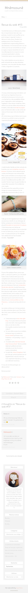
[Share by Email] (18, 383)
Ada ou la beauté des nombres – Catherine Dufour (14, 550)
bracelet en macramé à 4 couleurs (16, 225)
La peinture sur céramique (12, 544)
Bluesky (7, 518)
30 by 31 (13, 397)
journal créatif (10, 335)
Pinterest (7, 521)
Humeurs (19, 377)
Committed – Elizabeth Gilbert (14, 393)
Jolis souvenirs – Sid (10, 556)
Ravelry (7, 524)
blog (3, 379)
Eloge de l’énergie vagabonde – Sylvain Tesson (14, 547)
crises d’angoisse (18, 352)
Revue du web (8, 379)
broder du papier (20, 107)
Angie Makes (19, 588)
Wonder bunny (9, 553)
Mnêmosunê (14, 8)
